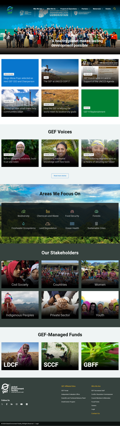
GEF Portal (64, 391)
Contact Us (95, 413)
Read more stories (60, 176)
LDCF (11, 365)
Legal (93, 409)
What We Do (51, 9)
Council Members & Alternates (100, 398)
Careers (93, 406)
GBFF (91, 365)
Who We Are (37, 9)
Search (115, 8)
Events (108, 9)
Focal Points (95, 402)
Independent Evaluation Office (70, 394)
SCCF (51, 365)
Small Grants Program (68, 402)
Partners (85, 9)
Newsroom (97, 9)
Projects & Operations (68, 9)
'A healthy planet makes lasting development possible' (77, 43)
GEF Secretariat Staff (98, 391)
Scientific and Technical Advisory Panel (73, 398)
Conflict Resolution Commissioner (102, 394)
